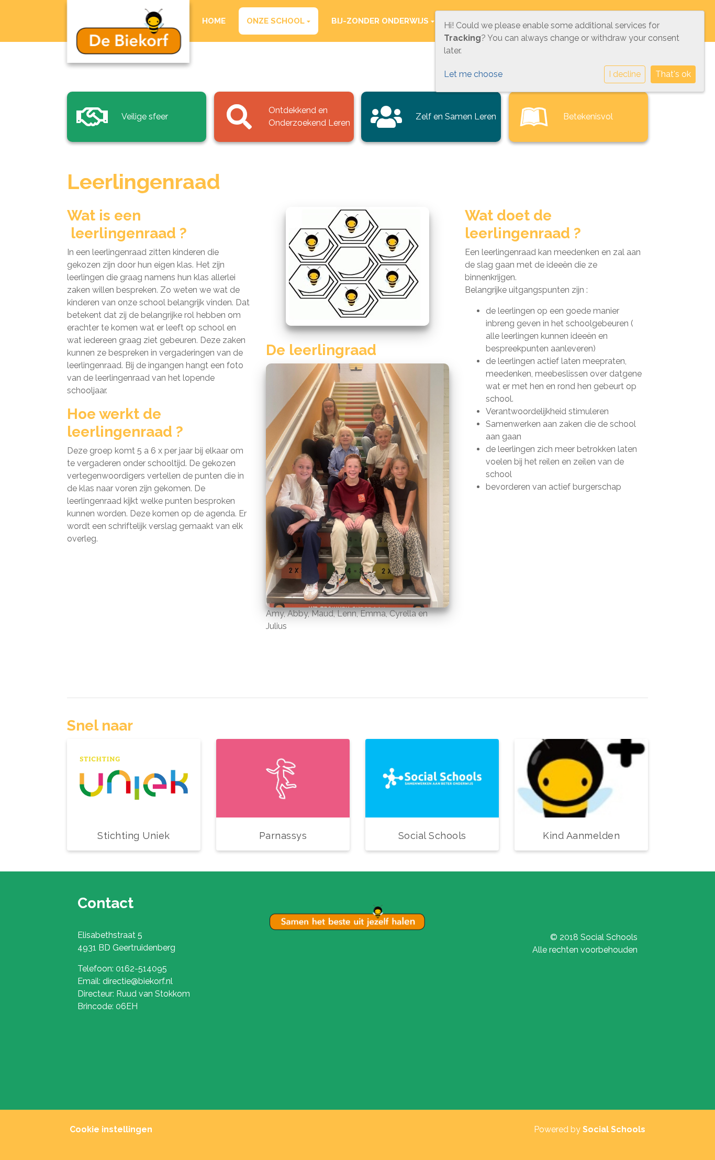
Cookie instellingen (111, 1129)
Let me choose (473, 74)
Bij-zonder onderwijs (381, 21)
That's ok (673, 74)
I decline (625, 74)
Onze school (277, 21)
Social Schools (614, 1129)
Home (214, 21)
